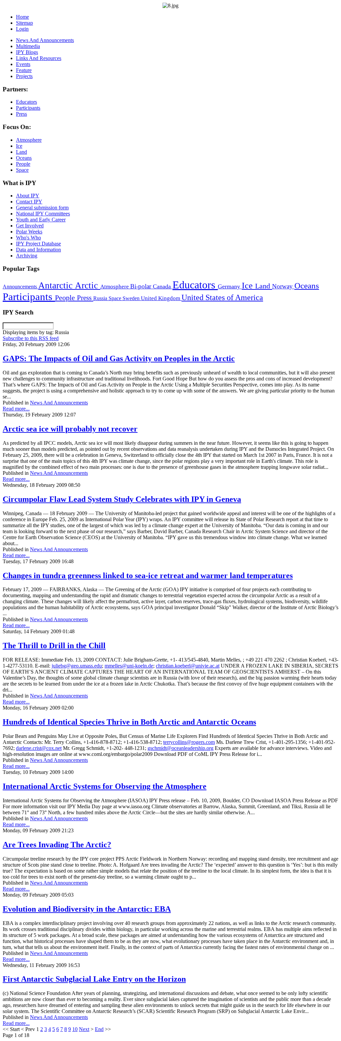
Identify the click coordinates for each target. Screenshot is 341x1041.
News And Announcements (59, 402)
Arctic (87, 285)
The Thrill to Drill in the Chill (54, 645)
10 (75, 1029)
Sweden (132, 298)
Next (84, 1029)
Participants (29, 296)
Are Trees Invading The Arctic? (57, 844)
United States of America (222, 297)
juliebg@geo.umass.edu (77, 666)
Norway (283, 286)
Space (116, 298)
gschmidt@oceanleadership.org (180, 748)
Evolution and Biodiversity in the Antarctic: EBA (87, 909)
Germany (230, 286)
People (66, 298)
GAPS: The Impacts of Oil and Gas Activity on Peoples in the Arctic (119, 358)
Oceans (306, 285)
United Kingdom (161, 298)
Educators (195, 285)
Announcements (20, 286)
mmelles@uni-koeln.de (129, 666)
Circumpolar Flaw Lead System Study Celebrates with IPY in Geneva (122, 499)
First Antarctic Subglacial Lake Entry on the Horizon (94, 979)
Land (263, 286)
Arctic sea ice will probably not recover (70, 428)
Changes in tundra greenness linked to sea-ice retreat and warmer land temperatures (148, 575)
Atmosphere (115, 286)
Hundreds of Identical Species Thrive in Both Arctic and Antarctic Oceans (129, 722)
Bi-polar (141, 286)
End (99, 1029)
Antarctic (56, 285)
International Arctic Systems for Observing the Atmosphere (104, 786)
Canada (162, 286)
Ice (248, 285)
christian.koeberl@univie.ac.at (187, 666)
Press (85, 298)
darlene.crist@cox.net (39, 748)
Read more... (16, 408)
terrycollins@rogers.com (189, 742)
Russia (101, 298)
